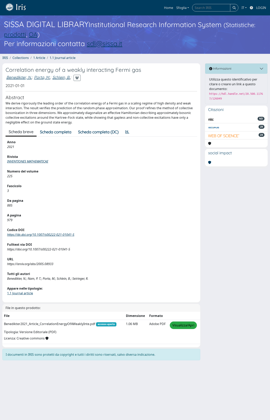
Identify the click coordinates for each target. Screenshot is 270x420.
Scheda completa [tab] (55, 131)
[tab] (127, 132)
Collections (20, 58)
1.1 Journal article (63, 58)
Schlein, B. (61, 77)
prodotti (15, 34)
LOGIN (261, 8)
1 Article (39, 58)
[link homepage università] (18, 7)
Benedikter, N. (19, 77)
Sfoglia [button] (181, 8)
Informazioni (221, 68)
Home (168, 8)
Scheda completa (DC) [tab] (98, 131)
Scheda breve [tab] (21, 131)
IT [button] (243, 8)
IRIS (5, 58)
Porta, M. (42, 77)
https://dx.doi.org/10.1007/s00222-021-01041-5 (40, 234)
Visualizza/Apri (183, 325)
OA (33, 34)
